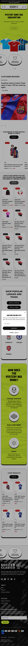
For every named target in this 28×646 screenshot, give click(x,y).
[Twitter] (10, 332)
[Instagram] (14, 332)
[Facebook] (12, 332)
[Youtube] (16, 332)
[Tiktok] (17, 332)
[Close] (24, 312)
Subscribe (14, 328)
